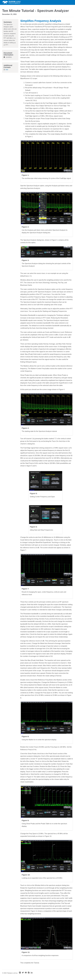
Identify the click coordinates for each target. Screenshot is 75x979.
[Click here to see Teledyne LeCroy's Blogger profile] (29, 973)
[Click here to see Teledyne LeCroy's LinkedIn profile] (32, 973)
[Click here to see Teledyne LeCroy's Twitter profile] (23, 973)
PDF (7, 69)
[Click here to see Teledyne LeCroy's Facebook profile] (20, 973)
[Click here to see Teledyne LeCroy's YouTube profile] (26, 973)
